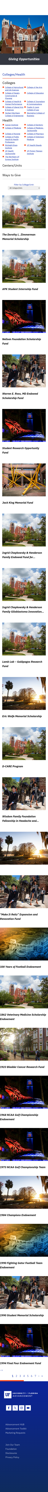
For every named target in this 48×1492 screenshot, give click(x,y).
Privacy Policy (12, 1457)
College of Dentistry (35, 125)
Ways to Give (11, 175)
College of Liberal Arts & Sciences (14, 108)
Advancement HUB (14, 1424)
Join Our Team (12, 1444)
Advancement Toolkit (15, 1428)
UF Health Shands (34, 145)
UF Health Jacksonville (10, 152)
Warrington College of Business (36, 114)
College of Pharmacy (35, 134)
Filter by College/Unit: (24, 184)
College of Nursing (12, 134)
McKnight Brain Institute (11, 146)
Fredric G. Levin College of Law (33, 108)
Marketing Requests (15, 1432)
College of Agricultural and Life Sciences (14, 88)
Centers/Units (12, 165)
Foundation (11, 1448)
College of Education (35, 93)
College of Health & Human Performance (13, 102)
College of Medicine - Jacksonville (35, 129)
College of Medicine (13, 128)
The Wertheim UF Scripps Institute (12, 158)
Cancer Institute (11, 125)
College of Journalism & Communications (36, 102)
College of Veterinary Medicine (35, 138)
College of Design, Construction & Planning (12, 95)
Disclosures (11, 1453)
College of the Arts (34, 87)
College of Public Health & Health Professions (12, 139)
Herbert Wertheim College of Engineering (14, 114)
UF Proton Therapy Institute (34, 152)
